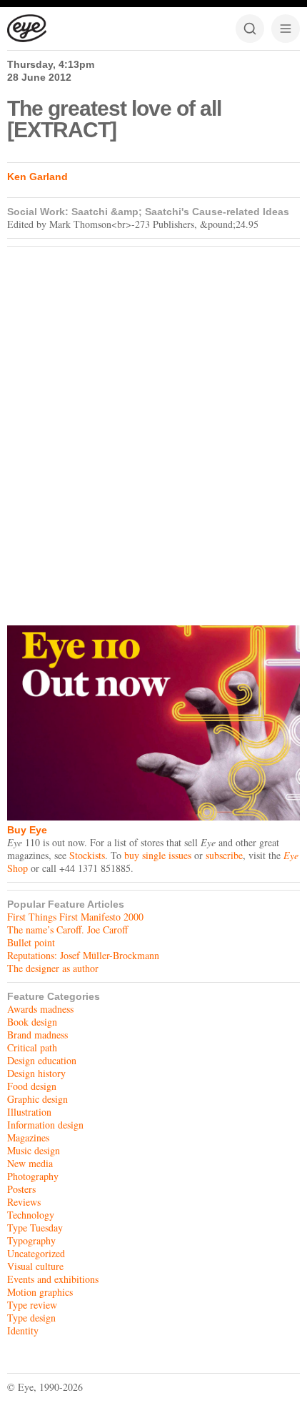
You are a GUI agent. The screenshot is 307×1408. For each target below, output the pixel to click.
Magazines (28, 1137)
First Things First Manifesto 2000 (75, 916)
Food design (31, 1086)
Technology (30, 1214)
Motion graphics (40, 1292)
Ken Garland (37, 176)
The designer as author (53, 968)
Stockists (87, 855)
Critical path (32, 1047)
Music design (33, 1150)
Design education (41, 1060)
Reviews (24, 1202)
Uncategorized (36, 1253)
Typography (31, 1240)
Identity (23, 1330)
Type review (32, 1305)
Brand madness (37, 1034)
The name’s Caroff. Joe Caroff (67, 929)
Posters (21, 1189)
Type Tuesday (35, 1227)
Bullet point (31, 942)
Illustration (29, 1112)
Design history (36, 1073)
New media (30, 1163)
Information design (45, 1124)
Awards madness (40, 1009)
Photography (33, 1176)
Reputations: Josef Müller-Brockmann (83, 955)
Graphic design (37, 1099)
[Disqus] (153, 432)
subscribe (224, 855)
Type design (31, 1317)
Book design (32, 1021)
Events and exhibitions (53, 1279)
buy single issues (157, 855)
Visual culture (35, 1266)
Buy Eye (27, 830)
